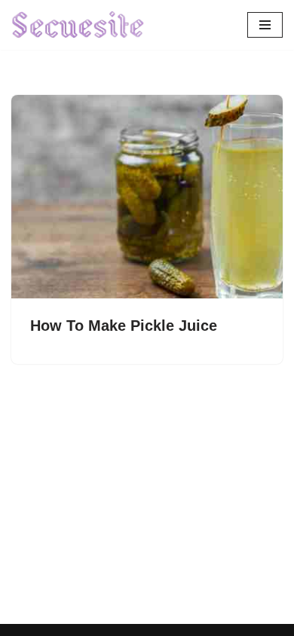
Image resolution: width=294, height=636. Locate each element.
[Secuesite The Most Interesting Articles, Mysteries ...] (78, 25)
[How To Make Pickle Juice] (147, 196)
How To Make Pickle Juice (123, 325)
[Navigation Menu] (265, 25)
